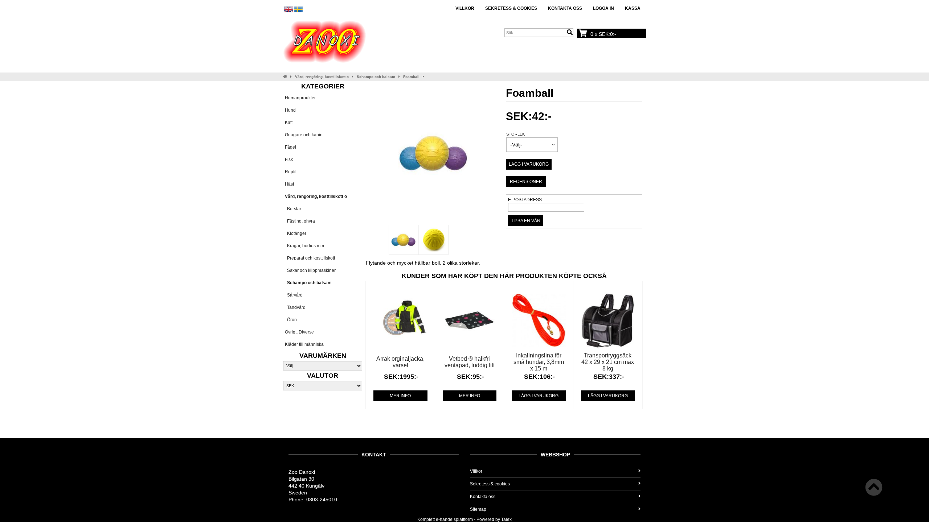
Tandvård (295, 307)
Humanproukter (300, 97)
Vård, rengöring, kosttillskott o (322, 77)
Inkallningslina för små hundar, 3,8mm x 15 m (538, 362)
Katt (288, 122)
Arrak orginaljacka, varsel (400, 362)
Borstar (293, 208)
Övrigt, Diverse (299, 332)
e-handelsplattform (454, 519)
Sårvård (294, 295)
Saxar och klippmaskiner (310, 270)
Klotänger (295, 233)
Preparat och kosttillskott (310, 258)
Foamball (411, 77)
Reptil (290, 171)
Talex (506, 519)
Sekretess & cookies (511, 8)
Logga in (603, 8)
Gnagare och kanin (304, 134)
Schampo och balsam (376, 77)
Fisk (289, 159)
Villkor (464, 8)
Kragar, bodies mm (304, 245)
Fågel (290, 147)
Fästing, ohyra (300, 221)
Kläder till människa (304, 344)
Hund (290, 110)
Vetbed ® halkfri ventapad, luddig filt (470, 362)
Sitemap (478, 509)
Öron (291, 319)
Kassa (633, 8)
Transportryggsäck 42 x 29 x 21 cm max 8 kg (607, 362)
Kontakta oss (565, 8)
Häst (289, 184)
